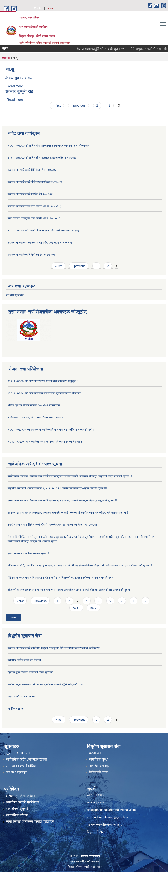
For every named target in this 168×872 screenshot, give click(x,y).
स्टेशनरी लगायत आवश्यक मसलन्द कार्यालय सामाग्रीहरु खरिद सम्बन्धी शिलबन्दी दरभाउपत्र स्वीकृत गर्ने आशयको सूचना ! (68, 512)
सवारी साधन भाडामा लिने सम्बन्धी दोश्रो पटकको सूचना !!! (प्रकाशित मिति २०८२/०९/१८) (53, 524)
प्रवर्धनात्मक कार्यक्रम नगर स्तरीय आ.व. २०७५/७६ (34, 218)
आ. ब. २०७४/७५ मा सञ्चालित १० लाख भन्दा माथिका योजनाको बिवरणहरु (45, 441)
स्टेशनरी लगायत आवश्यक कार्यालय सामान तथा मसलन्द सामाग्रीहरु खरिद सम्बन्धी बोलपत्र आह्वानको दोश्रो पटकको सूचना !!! (70, 589)
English (38, 8)
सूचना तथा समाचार (18, 753)
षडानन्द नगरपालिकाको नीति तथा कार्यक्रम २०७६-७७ (35, 182)
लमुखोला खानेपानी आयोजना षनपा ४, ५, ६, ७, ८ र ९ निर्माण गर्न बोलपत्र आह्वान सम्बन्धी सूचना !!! (57, 488)
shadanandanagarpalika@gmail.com (111, 809)
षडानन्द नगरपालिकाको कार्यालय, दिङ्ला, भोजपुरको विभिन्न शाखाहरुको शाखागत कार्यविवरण (54, 648)
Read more (15, 86)
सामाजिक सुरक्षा (98, 759)
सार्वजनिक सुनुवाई (17, 809)
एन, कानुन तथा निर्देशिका (21, 766)
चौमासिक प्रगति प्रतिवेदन (22, 802)
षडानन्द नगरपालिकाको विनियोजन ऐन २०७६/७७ (32, 169)
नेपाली (51, 8)
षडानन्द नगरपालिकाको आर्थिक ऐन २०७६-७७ (30, 194)
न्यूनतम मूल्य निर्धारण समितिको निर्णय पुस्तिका (30, 672)
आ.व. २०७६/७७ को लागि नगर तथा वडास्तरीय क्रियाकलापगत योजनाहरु (44, 393)
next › (76, 607)
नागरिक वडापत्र (16, 708)
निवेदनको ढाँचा (98, 772)
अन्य (13, 617)
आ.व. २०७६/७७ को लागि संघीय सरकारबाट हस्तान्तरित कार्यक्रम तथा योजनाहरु (48, 145)
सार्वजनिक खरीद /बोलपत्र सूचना (26, 759)
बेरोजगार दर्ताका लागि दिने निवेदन (24, 660)
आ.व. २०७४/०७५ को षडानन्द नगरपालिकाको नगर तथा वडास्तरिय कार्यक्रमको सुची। (51, 429)
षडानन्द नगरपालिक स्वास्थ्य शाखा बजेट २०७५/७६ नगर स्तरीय (40, 242)
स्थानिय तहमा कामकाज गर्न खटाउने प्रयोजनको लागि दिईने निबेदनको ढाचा (45, 684)
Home (6, 57)
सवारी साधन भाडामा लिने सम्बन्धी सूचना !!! (29, 553)
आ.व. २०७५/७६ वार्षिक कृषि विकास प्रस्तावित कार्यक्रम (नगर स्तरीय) (43, 230)
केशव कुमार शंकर (19, 77)
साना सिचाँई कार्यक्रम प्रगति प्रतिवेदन (30, 822)
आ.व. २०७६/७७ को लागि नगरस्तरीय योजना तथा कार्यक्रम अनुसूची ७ (43, 381)
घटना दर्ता (95, 753)
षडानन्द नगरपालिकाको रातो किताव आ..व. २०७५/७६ (34, 206)
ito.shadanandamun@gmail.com (108, 817)
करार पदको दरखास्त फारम (21, 696)
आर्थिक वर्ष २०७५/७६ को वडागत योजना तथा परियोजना (36, 417)
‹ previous (78, 105)
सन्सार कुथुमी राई (19, 91)
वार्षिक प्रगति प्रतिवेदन (20, 796)
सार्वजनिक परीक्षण (17, 815)
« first (57, 105)
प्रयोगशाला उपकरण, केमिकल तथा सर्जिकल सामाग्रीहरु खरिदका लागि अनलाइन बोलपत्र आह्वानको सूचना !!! (62, 500)
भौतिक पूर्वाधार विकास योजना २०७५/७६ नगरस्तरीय (34, 405)
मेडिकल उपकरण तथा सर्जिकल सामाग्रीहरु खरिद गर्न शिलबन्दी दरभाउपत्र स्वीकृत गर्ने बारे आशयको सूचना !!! (62, 577)
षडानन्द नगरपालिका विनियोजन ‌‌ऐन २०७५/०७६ (32, 254)
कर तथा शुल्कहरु (15, 295)
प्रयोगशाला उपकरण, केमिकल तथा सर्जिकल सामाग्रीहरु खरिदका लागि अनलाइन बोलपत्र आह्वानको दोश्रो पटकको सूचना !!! (70, 476)
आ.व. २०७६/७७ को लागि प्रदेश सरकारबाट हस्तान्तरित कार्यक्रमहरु (42, 157)
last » (93, 607)
